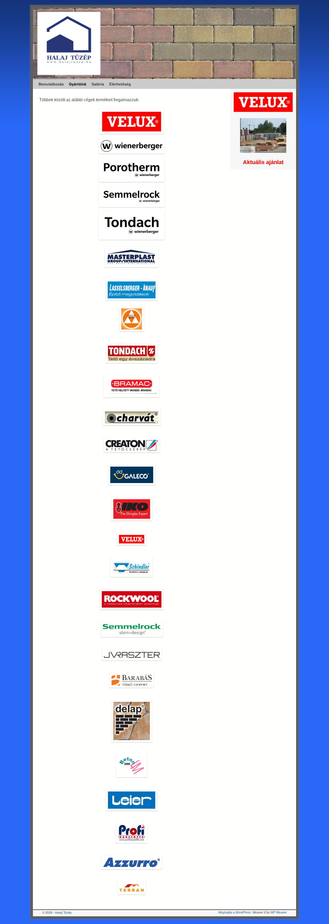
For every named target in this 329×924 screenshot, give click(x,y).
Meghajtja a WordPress (234, 912)
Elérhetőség (120, 84)
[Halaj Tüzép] (164, 43)
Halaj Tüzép (63, 912)
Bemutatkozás (51, 84)
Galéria (98, 84)
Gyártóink (77, 84)
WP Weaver (278, 912)
